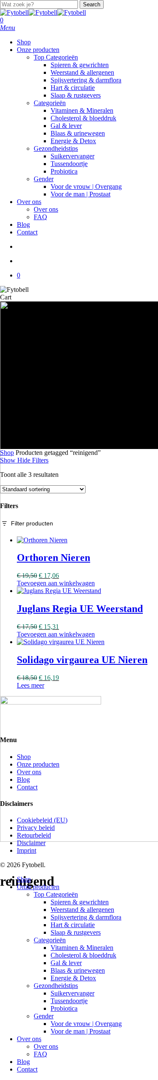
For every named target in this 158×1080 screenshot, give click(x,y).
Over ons (29, 771)
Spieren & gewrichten (80, 902)
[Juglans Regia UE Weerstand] (59, 590)
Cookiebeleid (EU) (42, 820)
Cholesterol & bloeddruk (83, 955)
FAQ (40, 1054)
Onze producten (38, 764)
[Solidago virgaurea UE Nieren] (60, 641)
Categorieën (50, 940)
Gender (44, 1016)
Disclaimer (31, 842)
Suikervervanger (72, 993)
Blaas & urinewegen (78, 970)
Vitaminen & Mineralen (82, 947)
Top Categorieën (56, 894)
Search (91, 4)
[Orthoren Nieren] (42, 540)
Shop (7, 452)
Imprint (26, 850)
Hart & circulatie (73, 924)
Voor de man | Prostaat (80, 1031)
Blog (23, 779)
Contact (27, 787)
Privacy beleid (36, 827)
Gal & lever (66, 962)
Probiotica (64, 1008)
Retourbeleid (34, 835)
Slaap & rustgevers (76, 932)
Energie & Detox (73, 978)
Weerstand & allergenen (82, 909)
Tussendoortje (69, 1000)
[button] (7, 27)
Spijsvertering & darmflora (86, 917)
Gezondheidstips (56, 985)
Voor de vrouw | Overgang (86, 1023)
